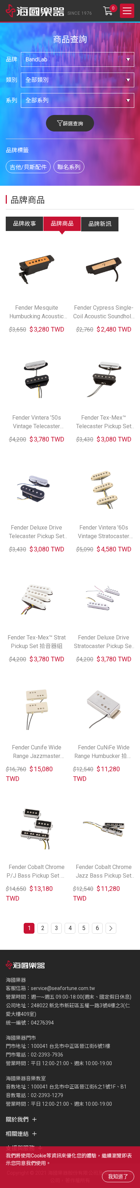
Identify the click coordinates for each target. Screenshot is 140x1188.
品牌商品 (62, 223)
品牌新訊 (99, 224)
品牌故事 (24, 223)
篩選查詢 (73, 123)
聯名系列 (68, 167)
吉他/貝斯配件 (28, 167)
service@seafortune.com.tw (63, 988)
